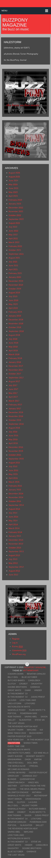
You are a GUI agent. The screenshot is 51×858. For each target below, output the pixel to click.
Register (16, 639)
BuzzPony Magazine (15, 22)
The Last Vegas (16, 723)
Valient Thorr (15, 730)
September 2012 (16, 567)
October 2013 (15, 547)
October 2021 (15, 250)
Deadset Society (35, 756)
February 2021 (15, 273)
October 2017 (15, 374)
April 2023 (13, 196)
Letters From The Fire (32, 786)
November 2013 (16, 544)
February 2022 (15, 246)
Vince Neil (33, 782)
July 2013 (13, 559)
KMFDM (38, 759)
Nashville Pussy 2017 (19, 795)
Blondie (12, 779)
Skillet (12, 720)
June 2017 (13, 389)
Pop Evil (12, 713)
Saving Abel (31, 716)
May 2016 (13, 439)
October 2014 (15, 501)
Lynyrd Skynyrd (16, 772)
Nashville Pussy (17, 710)
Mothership (40, 795)
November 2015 (16, 451)
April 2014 (13, 524)
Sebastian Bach (16, 782)
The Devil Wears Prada (32, 789)
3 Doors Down (15, 674)
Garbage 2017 (30, 776)
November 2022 (16, 211)
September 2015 (16, 459)
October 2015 (15, 455)
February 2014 (15, 532)
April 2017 (13, 397)
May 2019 (13, 304)
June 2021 (13, 265)
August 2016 (14, 428)
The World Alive (17, 766)
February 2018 (15, 358)
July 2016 (13, 432)
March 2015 (14, 482)
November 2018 (16, 323)
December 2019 (16, 281)
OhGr (28, 759)
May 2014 (13, 520)
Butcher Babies (16, 680)
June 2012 (13, 574)
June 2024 (13, 180)
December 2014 (16, 493)
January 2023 (15, 204)
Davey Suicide (15, 756)
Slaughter (25, 720)
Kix (41, 730)
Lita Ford (30, 703)
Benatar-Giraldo (36, 674)
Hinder (38, 690)
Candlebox (34, 680)
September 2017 (16, 377)
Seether (12, 786)
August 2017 (14, 381)
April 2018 (13, 350)
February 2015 (15, 486)
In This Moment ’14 (17, 697)
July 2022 (13, 227)
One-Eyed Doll (16, 763)
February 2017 (15, 404)
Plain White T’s (37, 710)
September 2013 (16, 551)
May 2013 (13, 563)
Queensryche (27, 779)
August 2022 (14, 223)
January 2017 (15, 408)
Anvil (10, 802)
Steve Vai (40, 720)
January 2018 (15, 362)
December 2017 (16, 366)
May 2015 (13, 474)
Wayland (31, 730)
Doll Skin (32, 763)
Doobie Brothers (17, 687)
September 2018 (16, 331)
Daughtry (36, 684)
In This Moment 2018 (38, 739)
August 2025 (14, 176)
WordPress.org (19, 654)
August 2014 (14, 509)
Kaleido (12, 789)
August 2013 (14, 555)
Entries (17, 646)
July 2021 (13, 261)
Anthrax (36, 792)
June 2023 (13, 188)
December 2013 (16, 540)
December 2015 (16, 447)
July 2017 (13, 385)
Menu (4, 10)
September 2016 (16, 424)
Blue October (29, 677)
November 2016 (16, 416)
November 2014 (16, 497)
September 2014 (16, 505)
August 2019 (14, 292)
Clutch (12, 684)
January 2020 (15, 277)
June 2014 (13, 517)
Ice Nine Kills (41, 753)
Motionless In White (19, 707)
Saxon (44, 716)
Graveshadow (33, 799)
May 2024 (13, 184)
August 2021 (14, 258)
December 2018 (16, 319)
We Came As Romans (18, 769)
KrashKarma (14, 759)
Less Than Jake (28, 700)
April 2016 (13, 443)
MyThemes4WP (30, 670)
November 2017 (16, 370)
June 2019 (13, 300)
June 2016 (13, 435)
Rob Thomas (14, 716)
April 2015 (13, 478)
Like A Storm (14, 703)
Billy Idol (13, 677)
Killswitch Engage (18, 792)
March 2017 (14, 401)
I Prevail (33, 766)
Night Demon (15, 799)
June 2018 (13, 343)
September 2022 (16, 219)
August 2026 (14, 173)
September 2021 (16, 254)
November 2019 (16, 285)
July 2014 (13, 513)
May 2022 (13, 234)
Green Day (13, 776)
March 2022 (14, 242)
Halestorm (14, 743)
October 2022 (15, 215)
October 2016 (15, 420)
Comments (19, 650)
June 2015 (13, 470)
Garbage (35, 687)
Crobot (23, 684)
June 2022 (13, 231)
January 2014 (15, 536)
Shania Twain (30, 743)
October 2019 (15, 289)
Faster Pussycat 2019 (19, 736)
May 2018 (13, 346)
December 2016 (16, 412)
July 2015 (13, 466)
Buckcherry (36, 733)
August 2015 (14, 462)
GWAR (28, 690)
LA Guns (12, 700)
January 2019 (15, 316)
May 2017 (13, 393)
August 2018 (14, 335)
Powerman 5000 (28, 713)
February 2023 (15, 200)
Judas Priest (38, 697)
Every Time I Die (16, 746)
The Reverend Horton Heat (23, 726)
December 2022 (16, 207)
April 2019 (13, 308)
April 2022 (13, 238)
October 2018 (15, 327)
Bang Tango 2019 (17, 733)
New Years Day (16, 739)
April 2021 (13, 269)
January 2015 (15, 489)
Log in (15, 642)
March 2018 (14, 354)
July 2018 (13, 339)
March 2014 (14, 528)
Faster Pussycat (38, 772)
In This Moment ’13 (17, 693)
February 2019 (15, 312)
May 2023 (13, 192)
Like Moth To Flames (19, 753)
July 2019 (13, 296)
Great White (14, 690)
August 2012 (14, 571)
